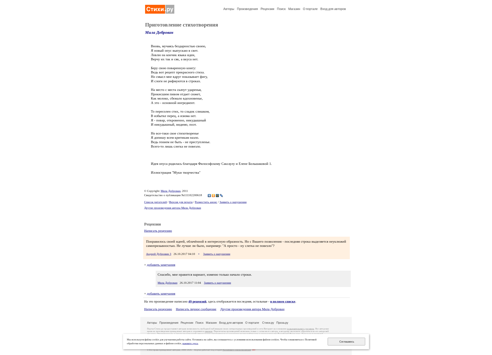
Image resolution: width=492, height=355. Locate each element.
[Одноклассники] (213, 195)
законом (208, 331)
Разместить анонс (206, 202)
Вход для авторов (333, 9)
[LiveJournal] (221, 195)
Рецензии (267, 9)
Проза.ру (282, 322)
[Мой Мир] (217, 195)
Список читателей (155, 202)
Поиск (281, 9)
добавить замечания (161, 265)
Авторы (228, 9)
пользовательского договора (300, 329)
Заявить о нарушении (233, 202)
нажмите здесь (190, 343)
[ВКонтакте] (209, 195)
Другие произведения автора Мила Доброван (172, 207)
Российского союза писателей (237, 350)
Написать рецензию (158, 231)
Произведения (247, 9)
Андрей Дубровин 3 (158, 253)
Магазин (294, 9)
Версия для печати (181, 202)
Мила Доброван (159, 32)
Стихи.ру (268, 322)
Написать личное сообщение (196, 309)
